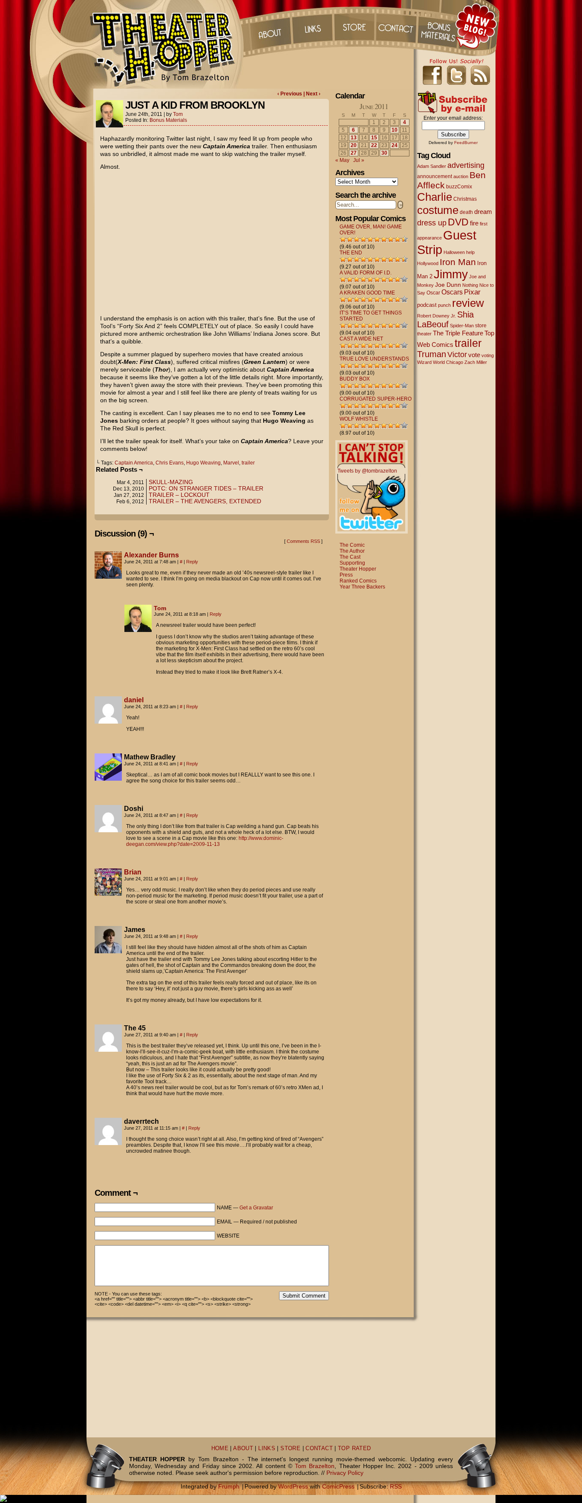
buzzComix (459, 187)
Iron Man (458, 262)
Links (312, 25)
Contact (397, 25)
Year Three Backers (362, 587)
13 (354, 138)
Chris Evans (170, 463)
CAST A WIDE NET (361, 339)
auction (460, 176)
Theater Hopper (167, 44)
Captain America (134, 463)
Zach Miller (475, 362)
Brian (132, 872)
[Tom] (138, 629)
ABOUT (243, 1448)
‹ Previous (290, 94)
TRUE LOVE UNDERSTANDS (374, 359)
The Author (352, 551)
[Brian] (108, 893)
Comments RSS (303, 541)
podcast (427, 305)
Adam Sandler (431, 166)
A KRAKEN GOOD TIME (367, 293)
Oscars (452, 292)
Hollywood (427, 263)
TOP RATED (354, 1448)
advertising (465, 165)
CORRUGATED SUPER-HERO (376, 399)
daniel (134, 700)
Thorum (439, 25)
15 (374, 138)
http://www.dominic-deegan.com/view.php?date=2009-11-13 (204, 841)
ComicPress (338, 1486)
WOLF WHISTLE (359, 419)
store (481, 326)
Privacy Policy (344, 1472)
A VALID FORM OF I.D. (366, 273)
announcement (434, 176)
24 (395, 145)
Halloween (454, 252)
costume (437, 210)
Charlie (434, 196)
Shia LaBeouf (445, 319)
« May (342, 160)
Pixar (472, 292)
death (466, 212)
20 (354, 145)
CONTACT (319, 1448)
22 (374, 145)
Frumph (228, 1486)
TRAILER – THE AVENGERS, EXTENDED (205, 501)
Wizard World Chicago (440, 362)
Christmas (465, 199)
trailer (248, 463)
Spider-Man (462, 325)
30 (384, 153)
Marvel (231, 463)
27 (354, 153)
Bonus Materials (168, 120)
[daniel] (108, 721)
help (470, 252)
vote (474, 355)
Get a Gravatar (256, 1208)
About (269, 25)
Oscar (433, 293)
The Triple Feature (458, 333)
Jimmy (451, 274)
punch (444, 305)
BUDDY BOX (355, 379)
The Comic (352, 545)
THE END (351, 253)
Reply (192, 561)
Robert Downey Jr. (436, 315)
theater (424, 333)
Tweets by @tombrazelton (367, 471)
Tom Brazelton (314, 1466)
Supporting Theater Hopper (358, 566)
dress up (432, 223)
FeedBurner (466, 142)
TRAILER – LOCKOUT (179, 494)
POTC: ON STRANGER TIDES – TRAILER (206, 488)
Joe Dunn (448, 284)
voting (487, 355)
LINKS (266, 1448)
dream (483, 211)
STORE (290, 1448)
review (468, 303)
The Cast (350, 557)
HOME (220, 1448)
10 (395, 130)
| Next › (311, 94)
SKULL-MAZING (171, 482)
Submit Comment (304, 1295)
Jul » (358, 160)
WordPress (293, 1486)
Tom (178, 114)
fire (474, 223)
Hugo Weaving (203, 463)
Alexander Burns (151, 555)
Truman (431, 354)
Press (346, 575)
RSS (396, 1486)
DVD (458, 222)
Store (354, 25)
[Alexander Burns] (108, 576)
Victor (457, 354)
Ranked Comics (358, 581)
